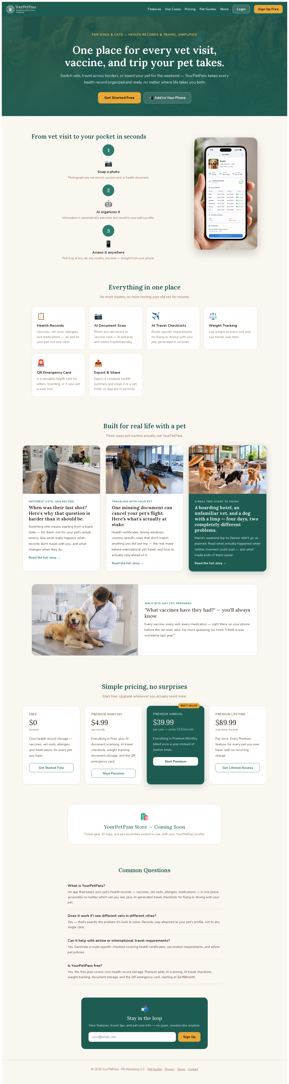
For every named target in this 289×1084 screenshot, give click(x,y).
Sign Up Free (268, 9)
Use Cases (173, 9)
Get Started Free (119, 97)
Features (154, 9)
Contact (193, 1069)
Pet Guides (208, 9)
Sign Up (189, 1037)
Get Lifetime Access (237, 767)
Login (241, 9)
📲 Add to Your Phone (167, 98)
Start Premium (113, 773)
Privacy (170, 1069)
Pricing (190, 9)
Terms (181, 1069)
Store (224, 9)
